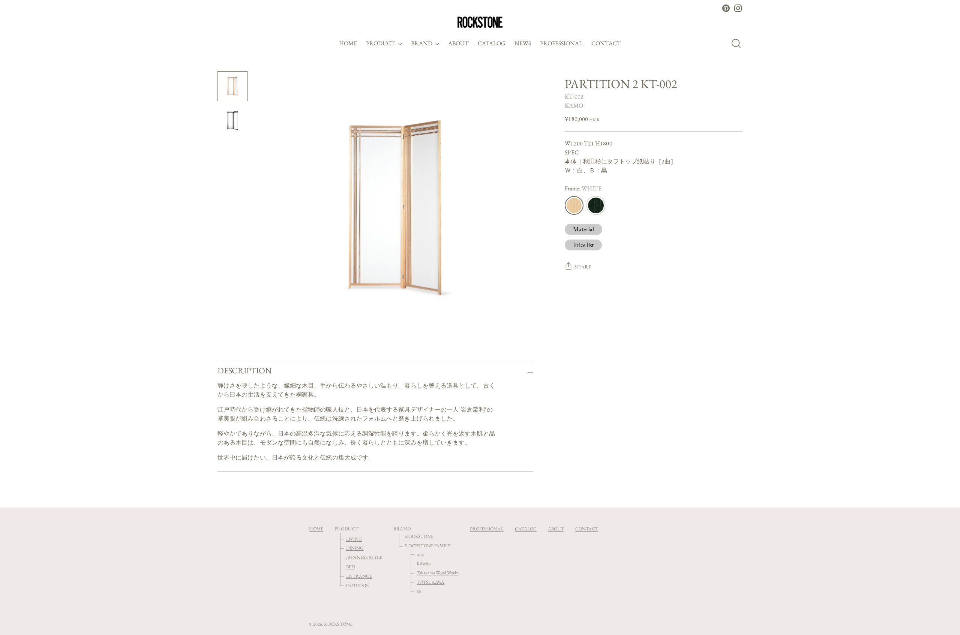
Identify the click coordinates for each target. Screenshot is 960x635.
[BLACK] (595, 205)
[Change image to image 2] (233, 121)
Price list (583, 244)
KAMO (574, 105)
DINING (354, 548)
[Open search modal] (738, 43)
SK (419, 591)
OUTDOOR (358, 585)
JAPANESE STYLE (364, 557)
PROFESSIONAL (487, 529)
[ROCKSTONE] (480, 22)
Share (582, 267)
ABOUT (556, 529)
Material (583, 229)
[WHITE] (574, 205)
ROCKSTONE (419, 536)
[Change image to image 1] (233, 86)
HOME (316, 529)
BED (350, 566)
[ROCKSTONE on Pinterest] (726, 8)
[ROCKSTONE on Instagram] (738, 8)
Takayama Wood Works (438, 572)
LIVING (354, 539)
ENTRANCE (359, 576)
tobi (420, 554)
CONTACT (586, 529)
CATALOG (526, 529)
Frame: (583, 188)
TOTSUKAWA (430, 582)
